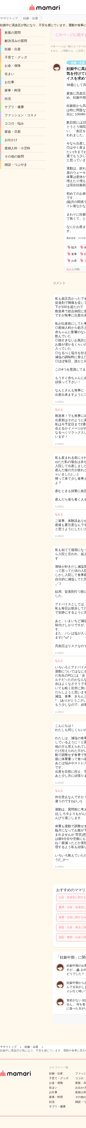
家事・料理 (13, 90)
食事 (74, 254)
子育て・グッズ (16, 57)
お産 (74, 260)
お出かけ (11, 140)
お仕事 (9, 82)
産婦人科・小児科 (17, 148)
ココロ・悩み (14, 123)
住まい (9, 74)
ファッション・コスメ (21, 115)
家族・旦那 (13, 131)
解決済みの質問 (16, 41)
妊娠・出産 (13, 49)
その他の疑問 (14, 156)
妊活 (8, 98)
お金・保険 (13, 65)
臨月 (74, 247)
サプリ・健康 (14, 107)
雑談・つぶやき (16, 164)
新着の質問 (13, 32)
